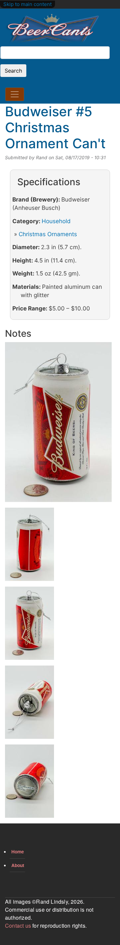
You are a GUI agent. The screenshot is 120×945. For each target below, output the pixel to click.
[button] (58, 424)
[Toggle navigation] (14, 94)
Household (56, 221)
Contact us (18, 925)
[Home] (52, 29)
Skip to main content (27, 4)
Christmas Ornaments (48, 234)
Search (13, 70)
